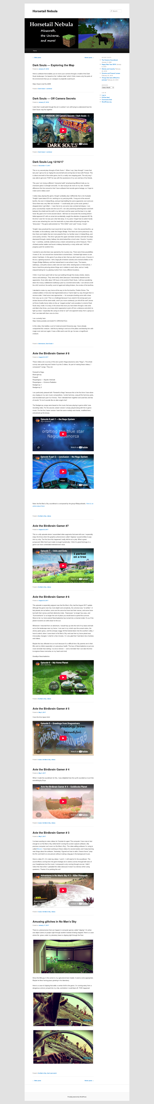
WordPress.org (106, 102)
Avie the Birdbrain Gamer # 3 (51, 832)
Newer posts (89, 57)
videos (49, 516)
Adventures (41, 343)
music (40, 759)
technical (49, 89)
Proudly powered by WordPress (77, 1097)
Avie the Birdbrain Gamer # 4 (51, 769)
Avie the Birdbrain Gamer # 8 (51, 353)
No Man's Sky (42, 516)
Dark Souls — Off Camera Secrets (54, 98)
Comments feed (107, 100)
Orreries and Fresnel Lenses (111, 73)
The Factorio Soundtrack (110, 60)
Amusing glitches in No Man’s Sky (54, 921)
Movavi (39, 849)
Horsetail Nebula (45, 11)
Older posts (37, 57)
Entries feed (105, 97)
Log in (104, 95)
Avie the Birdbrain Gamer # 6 (51, 597)
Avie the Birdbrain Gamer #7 (51, 526)
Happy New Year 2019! (109, 64)
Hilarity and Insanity (108, 69)
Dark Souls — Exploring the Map (53, 65)
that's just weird (51, 1073)
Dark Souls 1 (42, 89)
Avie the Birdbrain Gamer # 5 (51, 708)
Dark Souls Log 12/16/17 (48, 162)
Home (35, 51)
